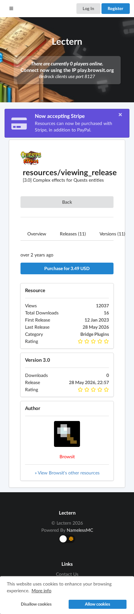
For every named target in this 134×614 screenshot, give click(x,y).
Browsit (67, 456)
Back (67, 202)
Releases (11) (73, 233)
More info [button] (41, 590)
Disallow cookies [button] (36, 604)
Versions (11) (112, 233)
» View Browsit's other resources (67, 472)
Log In (88, 8)
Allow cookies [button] (97, 604)
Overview (36, 233)
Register (115, 8)
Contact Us (67, 574)
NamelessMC (80, 530)
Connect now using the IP (67, 70)
